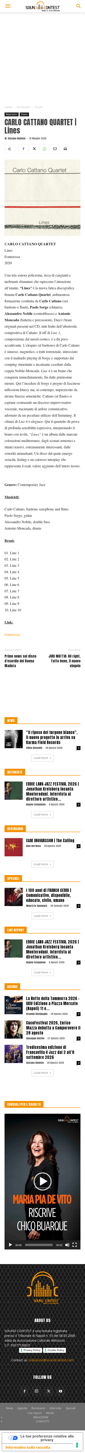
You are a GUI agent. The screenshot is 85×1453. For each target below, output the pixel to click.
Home (8, 107)
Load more (41, 758)
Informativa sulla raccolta (28, 1447)
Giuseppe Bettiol (35, 1038)
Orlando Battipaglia (36, 1014)
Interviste (55, 1408)
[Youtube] (60, 1391)
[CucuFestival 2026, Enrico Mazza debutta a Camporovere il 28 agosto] (14, 1029)
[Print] (65, 148)
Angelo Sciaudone (36, 804)
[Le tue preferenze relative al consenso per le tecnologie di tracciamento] (77, 1445)
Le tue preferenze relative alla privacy (47, 1438)
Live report (35, 1413)
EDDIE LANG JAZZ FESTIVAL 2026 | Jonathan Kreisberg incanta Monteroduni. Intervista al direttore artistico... (52, 791)
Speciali (70, 1408)
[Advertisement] (42, 57)
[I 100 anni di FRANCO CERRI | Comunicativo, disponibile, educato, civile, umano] (14, 897)
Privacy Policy (32, 1350)
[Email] (54, 148)
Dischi (39, 107)
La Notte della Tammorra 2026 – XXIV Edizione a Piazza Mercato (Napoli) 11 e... (53, 1003)
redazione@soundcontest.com (51, 1360)
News (9, 1408)
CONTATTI (42, 1421)
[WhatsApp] (44, 148)
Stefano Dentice (16, 138)
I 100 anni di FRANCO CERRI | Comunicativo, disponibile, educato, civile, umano (48, 895)
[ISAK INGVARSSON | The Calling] (14, 847)
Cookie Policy (56, 1350)
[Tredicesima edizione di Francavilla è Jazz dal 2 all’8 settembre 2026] (14, 1054)
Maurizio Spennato (36, 906)
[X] (33, 148)
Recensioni (24, 107)
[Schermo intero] (74, 1245)
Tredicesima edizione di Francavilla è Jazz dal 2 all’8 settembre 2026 (50, 1052)
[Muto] (67, 1245)
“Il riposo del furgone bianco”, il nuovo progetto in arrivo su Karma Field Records (52, 737)
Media (50, 1413)
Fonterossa (12, 634)
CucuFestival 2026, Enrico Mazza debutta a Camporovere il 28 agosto (53, 1028)
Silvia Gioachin (34, 748)
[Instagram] (36, 1391)
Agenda (22, 1408)
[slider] (39, 1245)
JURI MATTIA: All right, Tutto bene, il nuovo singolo (64, 661)
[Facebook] (23, 148)
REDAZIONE (40, 1417)
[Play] (10, 1245)
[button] (7, 6)
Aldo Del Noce (33, 846)
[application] (42, 1182)
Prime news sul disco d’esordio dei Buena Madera (20, 661)
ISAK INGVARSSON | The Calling (50, 841)
